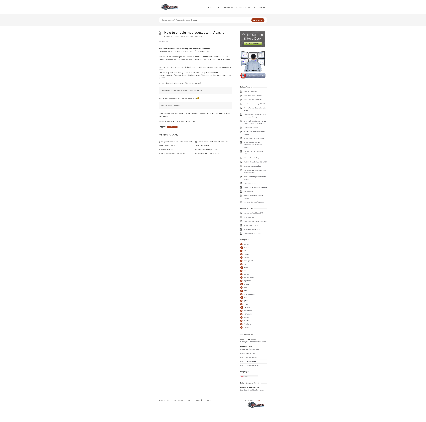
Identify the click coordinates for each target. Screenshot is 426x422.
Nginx (245, 287)
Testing (246, 317)
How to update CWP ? (251, 225)
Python (246, 301)
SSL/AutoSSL (248, 314)
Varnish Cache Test (250, 183)
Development (248, 261)
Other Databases (249, 294)
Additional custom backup (252, 166)
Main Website (229, 7)
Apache (170, 36)
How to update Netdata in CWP (254, 138)
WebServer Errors (167, 149)
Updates (246, 321)
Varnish (246, 327)
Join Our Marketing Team (248, 357)
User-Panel (247, 324)
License (246, 274)
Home (210, 7)
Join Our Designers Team (248, 361)
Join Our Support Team (247, 353)
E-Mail (246, 267)
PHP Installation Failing (251, 158)
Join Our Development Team (249, 349)
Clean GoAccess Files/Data (253, 100)
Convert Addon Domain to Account (255, 221)
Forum (241, 7)
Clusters (246, 257)
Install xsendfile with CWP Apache (173, 153)
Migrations (247, 281)
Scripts (246, 304)
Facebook (251, 7)
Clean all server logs (250, 91)
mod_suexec (172, 127)
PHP (245, 297)
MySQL (246, 284)
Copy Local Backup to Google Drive (255, 187)
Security (247, 307)
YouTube (262, 7)
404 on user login (249, 217)
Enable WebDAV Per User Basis (209, 153)
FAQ (218, 7)
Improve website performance (209, 149)
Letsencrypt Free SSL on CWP (253, 213)
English (245, 376)
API (245, 251)
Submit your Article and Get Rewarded (253, 342)
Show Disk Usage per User (252, 96)
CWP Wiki (257, 400)
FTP (245, 271)
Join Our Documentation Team (250, 365)
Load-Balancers (249, 277)
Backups (246, 254)
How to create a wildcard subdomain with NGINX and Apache (253, 144)
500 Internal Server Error (252, 229)
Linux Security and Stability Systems (252, 390)
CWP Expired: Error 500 (251, 128)
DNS (245, 264)
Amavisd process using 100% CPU (255, 104)
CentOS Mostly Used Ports (252, 233)
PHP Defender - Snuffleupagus (254, 202)
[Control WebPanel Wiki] (170, 7)
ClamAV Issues (248, 191)
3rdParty (246, 244)
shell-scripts (248, 311)
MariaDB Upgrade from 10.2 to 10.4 (255, 162)
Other (246, 291)
